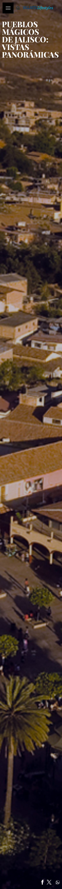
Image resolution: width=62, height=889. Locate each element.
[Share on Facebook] (42, 882)
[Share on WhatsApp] (57, 882)
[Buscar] (18, 8)
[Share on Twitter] (49, 882)
